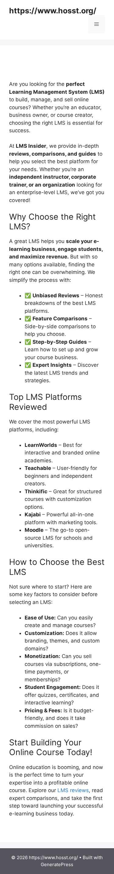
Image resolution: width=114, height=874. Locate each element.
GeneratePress (57, 864)
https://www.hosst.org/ (52, 10)
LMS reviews (73, 790)
